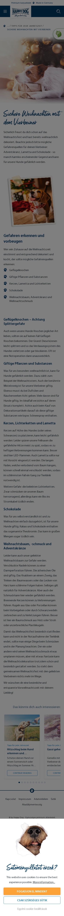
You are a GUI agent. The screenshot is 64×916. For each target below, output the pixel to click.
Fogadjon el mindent (32, 891)
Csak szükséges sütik (32, 900)
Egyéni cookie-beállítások (32, 908)
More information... (44, 882)
